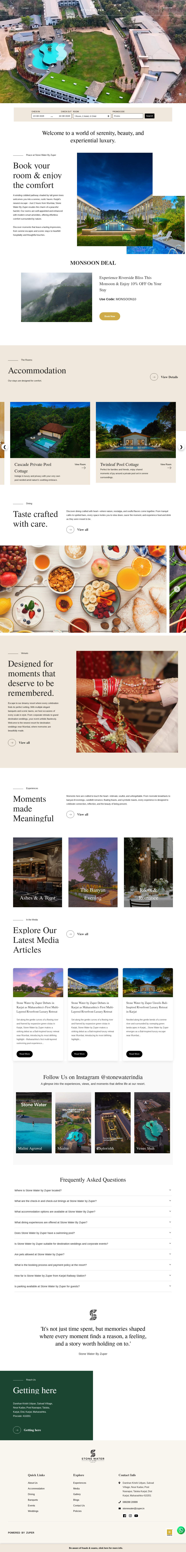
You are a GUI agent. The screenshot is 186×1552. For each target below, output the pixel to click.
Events (31, 1505)
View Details (169, 376)
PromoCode (119, 111)
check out (66, 111)
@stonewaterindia (122, 1077)
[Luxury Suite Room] (50, 430)
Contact (25, 8)
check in (36, 111)
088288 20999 (130, 1502)
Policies (77, 1511)
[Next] (177, 589)
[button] (167, 7)
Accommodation (36, 1488)
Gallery (77, 1494)
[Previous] (9, 589)
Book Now (109, 316)
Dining (31, 1494)
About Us (32, 1483)
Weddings (33, 1511)
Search (149, 116)
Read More (24, 1054)
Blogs (76, 1500)
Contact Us (79, 1505)
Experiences (79, 1483)
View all (82, 529)
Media (76, 1488)
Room (76, 111)
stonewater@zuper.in (133, 1508)
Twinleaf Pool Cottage (119, 464)
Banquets (33, 1500)
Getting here (32, 1429)
